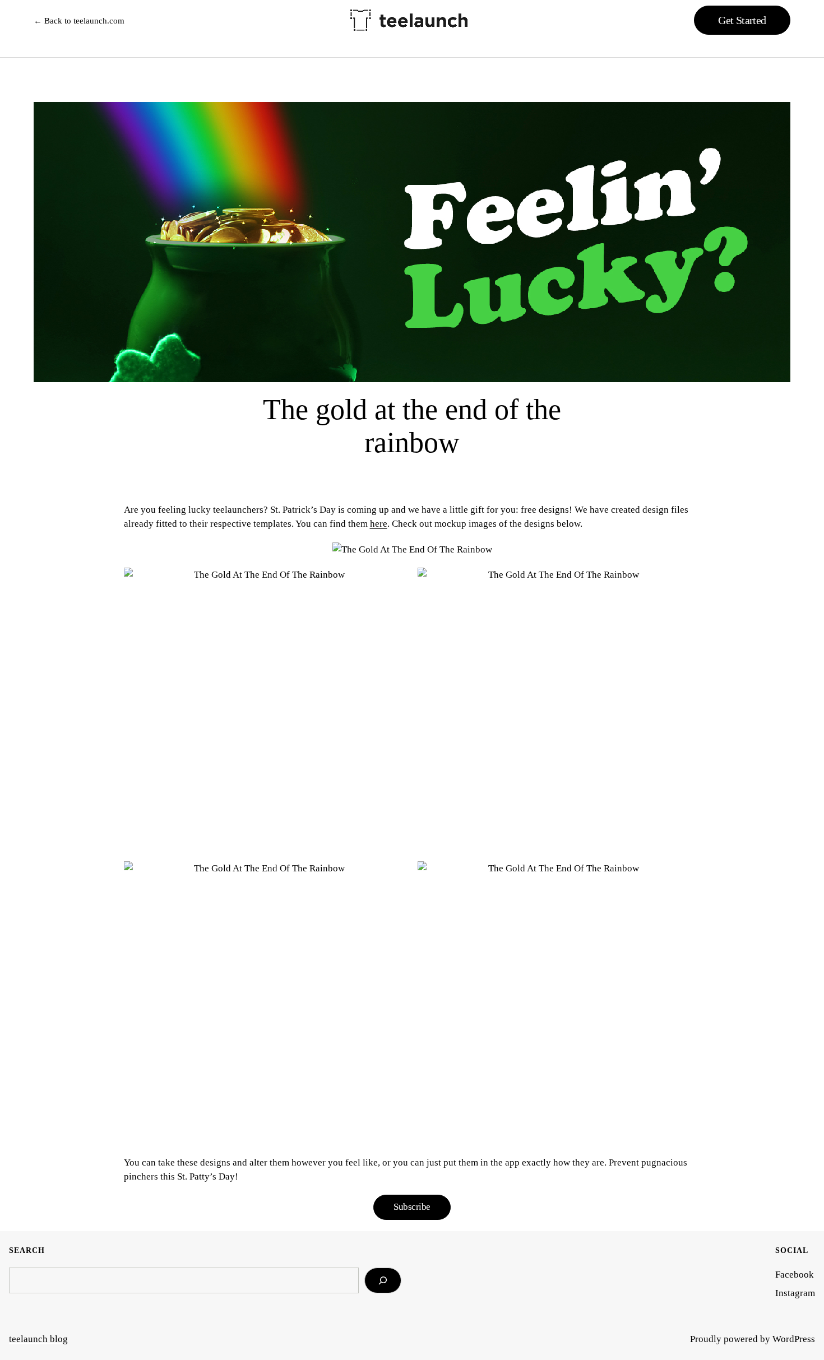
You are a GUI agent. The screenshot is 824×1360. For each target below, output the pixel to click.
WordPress (793, 1339)
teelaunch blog (38, 1339)
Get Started (742, 20)
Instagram (795, 1293)
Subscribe (412, 1206)
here (378, 523)
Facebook (794, 1274)
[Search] (382, 1280)
